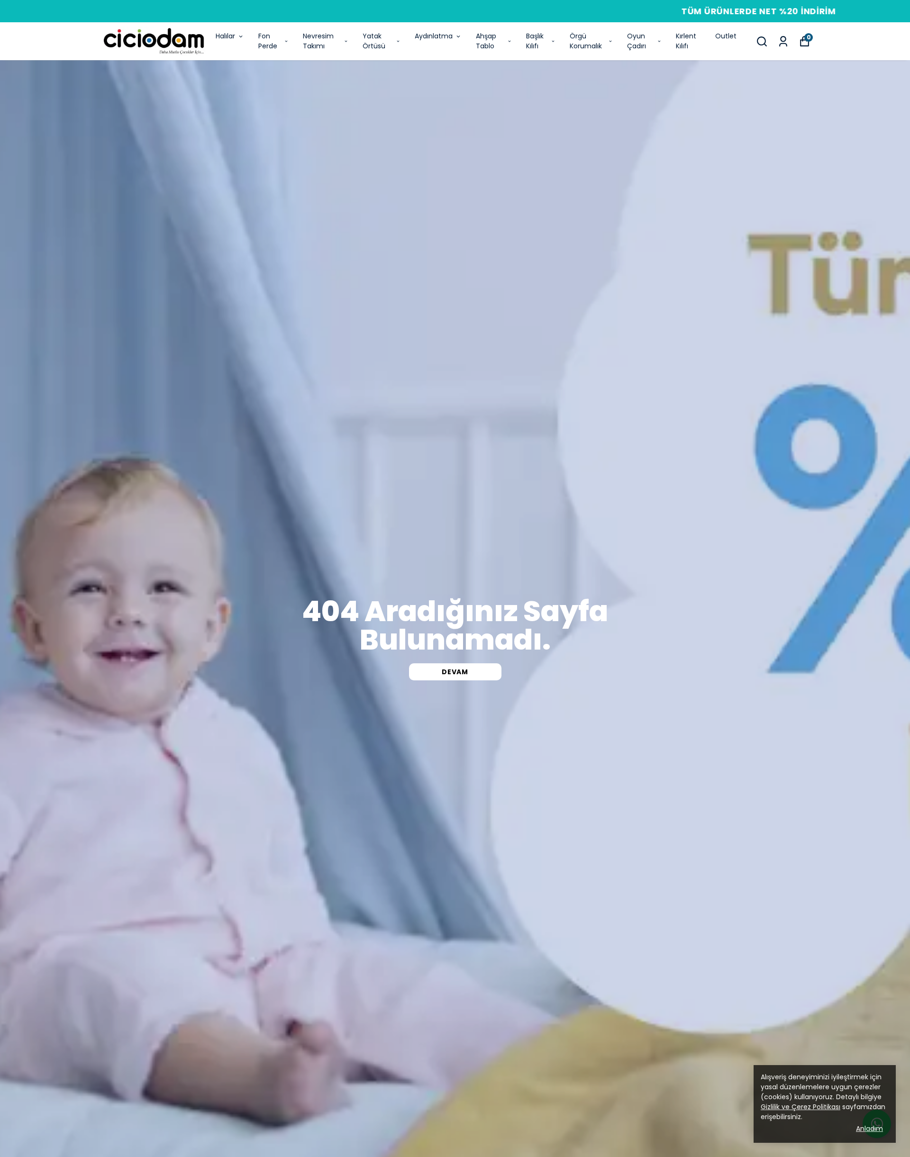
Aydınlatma (434, 36)
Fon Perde (267, 41)
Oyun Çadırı (636, 41)
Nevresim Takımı (318, 41)
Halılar (225, 36)
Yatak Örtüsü (374, 41)
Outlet (726, 36)
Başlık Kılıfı (535, 41)
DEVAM (455, 672)
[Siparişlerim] (783, 41)
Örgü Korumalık (586, 41)
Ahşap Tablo (486, 41)
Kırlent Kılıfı (686, 41)
